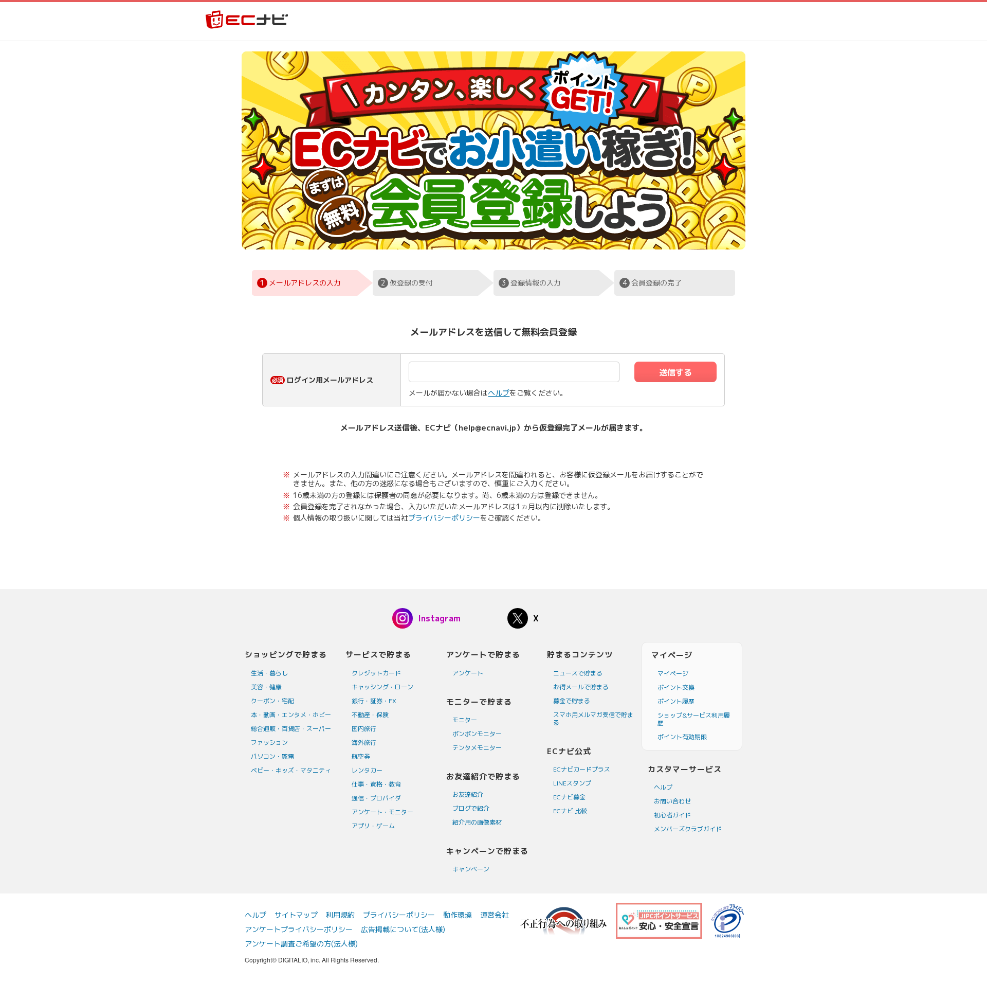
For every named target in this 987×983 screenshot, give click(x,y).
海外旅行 (364, 742)
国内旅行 (364, 728)
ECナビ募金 (569, 797)
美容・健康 (266, 687)
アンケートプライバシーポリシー (299, 929)
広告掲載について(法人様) (403, 929)
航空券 (361, 756)
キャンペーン (470, 869)
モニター (464, 720)
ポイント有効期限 (682, 736)
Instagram (439, 618)
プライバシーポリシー (444, 518)
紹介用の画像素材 (477, 822)
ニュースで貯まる (577, 673)
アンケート (467, 673)
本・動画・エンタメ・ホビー (291, 714)
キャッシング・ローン (382, 687)
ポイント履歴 (675, 701)
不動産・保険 (370, 714)
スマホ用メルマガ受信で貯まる (593, 718)
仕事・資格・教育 (376, 784)
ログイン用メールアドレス (330, 380)
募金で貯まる (571, 700)
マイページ (672, 673)
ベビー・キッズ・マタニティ (291, 770)
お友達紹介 (467, 794)
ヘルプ (498, 393)
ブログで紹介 (470, 808)
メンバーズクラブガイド (688, 829)
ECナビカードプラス (581, 769)
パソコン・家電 (272, 756)
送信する (675, 372)
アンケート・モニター (382, 812)
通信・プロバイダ (376, 798)
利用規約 (340, 915)
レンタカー (367, 770)
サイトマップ (296, 915)
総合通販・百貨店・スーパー (291, 728)
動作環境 (457, 915)
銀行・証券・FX (374, 700)
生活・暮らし (269, 673)
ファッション (269, 742)
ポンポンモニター (477, 733)
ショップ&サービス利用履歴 (693, 719)
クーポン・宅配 (272, 700)
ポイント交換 (675, 687)
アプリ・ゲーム (373, 825)
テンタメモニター (477, 747)
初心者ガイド (672, 815)
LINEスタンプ (572, 783)
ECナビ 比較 (570, 811)
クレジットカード (376, 673)
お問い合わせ (672, 801)
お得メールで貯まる (581, 687)
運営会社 (494, 915)
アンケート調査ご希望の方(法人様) (301, 944)
